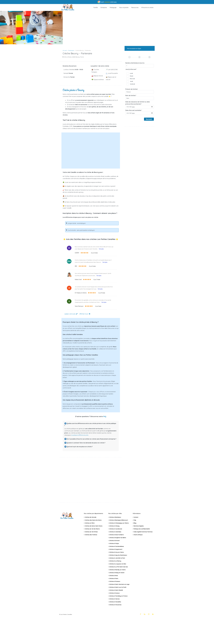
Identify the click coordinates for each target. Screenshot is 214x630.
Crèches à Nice (113, 575)
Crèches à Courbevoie (115, 529)
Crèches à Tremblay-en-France (118, 596)
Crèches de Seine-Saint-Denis (93, 526)
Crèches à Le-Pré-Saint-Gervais (118, 567)
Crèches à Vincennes (115, 604)
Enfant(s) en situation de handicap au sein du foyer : (83, 145)
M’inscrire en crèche (147, 7)
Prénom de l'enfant (131, 89)
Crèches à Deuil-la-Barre (116, 534)
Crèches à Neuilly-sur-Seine (117, 569)
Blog (135, 523)
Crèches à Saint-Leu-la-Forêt (117, 587)
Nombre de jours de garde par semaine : (81, 157)
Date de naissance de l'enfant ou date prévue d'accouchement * (137, 103)
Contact (136, 517)
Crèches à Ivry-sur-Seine (116, 552)
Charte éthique (138, 534)
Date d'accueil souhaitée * (133, 110)
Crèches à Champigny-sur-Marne (119, 523)
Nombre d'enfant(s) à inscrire (134, 63)
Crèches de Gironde (90, 517)
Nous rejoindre (123, 7)
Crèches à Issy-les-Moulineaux (118, 555)
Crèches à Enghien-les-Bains (117, 537)
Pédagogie (113, 7)
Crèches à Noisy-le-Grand (116, 572)
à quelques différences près (79, 435)
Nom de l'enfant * (130, 95)
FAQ (104, 416)
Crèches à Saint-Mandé (116, 590)
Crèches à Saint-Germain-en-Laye (119, 584)
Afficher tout (83, 314)
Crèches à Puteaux (114, 581)
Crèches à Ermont (114, 540)
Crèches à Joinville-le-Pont (117, 558)
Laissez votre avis (69, 314)
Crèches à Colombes (115, 532)
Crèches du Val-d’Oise (91, 532)
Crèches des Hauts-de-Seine (93, 520)
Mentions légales (139, 526)
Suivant (149, 119)
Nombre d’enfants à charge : (77, 137)
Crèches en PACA (89, 523)
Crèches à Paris (113, 578)
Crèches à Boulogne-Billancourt (118, 520)
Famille (95, 7)
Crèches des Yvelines (91, 534)
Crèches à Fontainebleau (116, 546)
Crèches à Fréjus (114, 543)
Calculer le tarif (92, 164)
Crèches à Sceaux (114, 593)
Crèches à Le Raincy (115, 561)
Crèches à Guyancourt (115, 549)
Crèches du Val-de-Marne (92, 529)
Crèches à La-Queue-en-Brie (117, 564)
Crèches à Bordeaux (115, 517)
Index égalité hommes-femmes (143, 532)
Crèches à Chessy (114, 526)
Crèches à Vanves (114, 599)
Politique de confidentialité (142, 529)
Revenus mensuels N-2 (75, 150)
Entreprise (104, 7)
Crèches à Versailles (115, 602)
